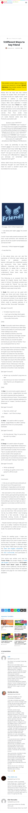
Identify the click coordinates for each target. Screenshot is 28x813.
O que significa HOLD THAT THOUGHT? (6, 642)
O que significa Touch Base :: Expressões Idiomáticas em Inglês (20, 642)
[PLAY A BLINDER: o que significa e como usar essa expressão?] (21, 622)
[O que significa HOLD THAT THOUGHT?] (7, 636)
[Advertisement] (14, 20)
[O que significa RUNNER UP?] (7, 622)
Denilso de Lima (10, 48)
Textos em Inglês (16, 38)
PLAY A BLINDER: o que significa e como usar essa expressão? (20, 628)
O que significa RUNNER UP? (7, 627)
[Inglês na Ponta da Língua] (9, 2)
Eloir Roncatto (12, 800)
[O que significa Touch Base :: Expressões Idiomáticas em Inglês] (21, 636)
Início (9, 38)
